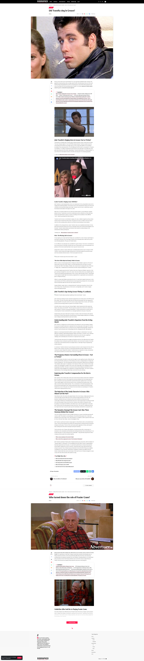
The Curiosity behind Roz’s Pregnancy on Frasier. (77, 575)
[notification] (98, 1)
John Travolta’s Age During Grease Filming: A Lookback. (69, 96)
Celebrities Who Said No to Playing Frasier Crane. (65, 566)
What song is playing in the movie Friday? (65, 437)
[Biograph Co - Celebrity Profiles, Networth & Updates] (42, 1)
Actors (51, 7)
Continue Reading (72, 622)
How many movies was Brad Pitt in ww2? (64, 462)
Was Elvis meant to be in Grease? (67, 154)
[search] (100, 1)
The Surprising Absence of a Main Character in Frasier (69, 570)
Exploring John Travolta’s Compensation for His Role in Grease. (70, 99)
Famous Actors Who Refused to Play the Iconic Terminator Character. (71, 573)
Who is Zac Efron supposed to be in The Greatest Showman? (69, 438)
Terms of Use (8, 658)
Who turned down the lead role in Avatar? (64, 458)
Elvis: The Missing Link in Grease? (66, 95)
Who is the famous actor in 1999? (62, 464)
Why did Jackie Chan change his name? (63, 460)
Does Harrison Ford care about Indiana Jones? (65, 466)
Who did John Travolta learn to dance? (69, 232)
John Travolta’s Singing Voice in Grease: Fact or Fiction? (66, 93)
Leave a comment (89, 485)
